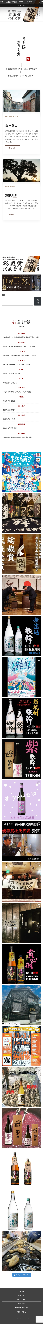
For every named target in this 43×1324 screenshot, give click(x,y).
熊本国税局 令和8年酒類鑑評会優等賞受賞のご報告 (21, 337)
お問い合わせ (21, 1312)
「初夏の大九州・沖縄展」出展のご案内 (17, 392)
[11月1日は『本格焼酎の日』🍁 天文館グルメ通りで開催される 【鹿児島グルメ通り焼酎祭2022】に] (21, 1046)
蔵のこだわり (13, 148)
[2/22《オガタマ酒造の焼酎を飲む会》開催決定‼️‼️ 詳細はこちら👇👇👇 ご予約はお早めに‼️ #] (21, 1005)
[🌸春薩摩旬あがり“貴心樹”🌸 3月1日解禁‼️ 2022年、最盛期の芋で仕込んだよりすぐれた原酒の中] (21, 964)
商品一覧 (11, 214)
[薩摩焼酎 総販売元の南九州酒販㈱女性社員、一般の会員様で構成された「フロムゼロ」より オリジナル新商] (21, 800)
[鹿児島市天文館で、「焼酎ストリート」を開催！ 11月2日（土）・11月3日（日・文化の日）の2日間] (21, 472)
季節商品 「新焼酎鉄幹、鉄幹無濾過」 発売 (19, 355)
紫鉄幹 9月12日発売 (10, 428)
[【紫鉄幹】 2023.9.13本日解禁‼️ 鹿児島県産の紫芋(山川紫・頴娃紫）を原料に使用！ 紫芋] (21, 759)
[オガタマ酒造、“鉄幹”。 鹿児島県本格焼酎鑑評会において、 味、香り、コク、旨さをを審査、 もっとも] (21, 554)
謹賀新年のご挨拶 (9, 401)
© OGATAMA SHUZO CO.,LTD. (21, 1319)
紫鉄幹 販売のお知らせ (11, 373)
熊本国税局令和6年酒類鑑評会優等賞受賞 (17, 437)
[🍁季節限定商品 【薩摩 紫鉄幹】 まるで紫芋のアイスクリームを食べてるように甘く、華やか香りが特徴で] (21, 1128)
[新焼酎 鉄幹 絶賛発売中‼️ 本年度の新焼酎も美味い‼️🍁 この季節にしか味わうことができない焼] (21, 1251)
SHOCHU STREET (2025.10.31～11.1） (17, 364)
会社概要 (21, 1303)
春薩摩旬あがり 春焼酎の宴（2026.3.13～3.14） (19, 346)
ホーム (21, 1291)
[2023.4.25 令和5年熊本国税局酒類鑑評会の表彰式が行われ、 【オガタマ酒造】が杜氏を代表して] (21, 841)
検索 (3, 295)
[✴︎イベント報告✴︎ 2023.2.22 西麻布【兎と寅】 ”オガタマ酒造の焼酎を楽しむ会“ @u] (21, 923)
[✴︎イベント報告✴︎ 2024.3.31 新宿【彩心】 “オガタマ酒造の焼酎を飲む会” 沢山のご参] (21, 513)
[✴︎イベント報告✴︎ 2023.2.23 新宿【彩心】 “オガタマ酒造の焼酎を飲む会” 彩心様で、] (21, 882)
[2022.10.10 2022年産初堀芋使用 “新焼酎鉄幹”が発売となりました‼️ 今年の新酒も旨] (21, 1087)
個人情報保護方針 (21, 1308)
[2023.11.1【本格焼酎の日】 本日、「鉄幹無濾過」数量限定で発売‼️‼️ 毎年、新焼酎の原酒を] (21, 636)
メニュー (23, 5)
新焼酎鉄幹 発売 (9, 419)
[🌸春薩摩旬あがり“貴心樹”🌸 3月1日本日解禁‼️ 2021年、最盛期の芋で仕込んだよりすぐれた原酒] (21, 1169)
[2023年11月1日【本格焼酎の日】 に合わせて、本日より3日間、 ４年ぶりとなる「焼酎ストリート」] (21, 677)
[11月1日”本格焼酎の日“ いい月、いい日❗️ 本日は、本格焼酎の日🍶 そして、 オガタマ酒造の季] (21, 1210)
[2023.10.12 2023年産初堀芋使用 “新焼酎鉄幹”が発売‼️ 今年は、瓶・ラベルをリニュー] (21, 718)
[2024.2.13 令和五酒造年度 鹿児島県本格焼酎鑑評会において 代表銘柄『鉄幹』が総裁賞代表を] (21, 595)
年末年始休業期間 (9, 410)
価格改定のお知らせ (10, 383)
